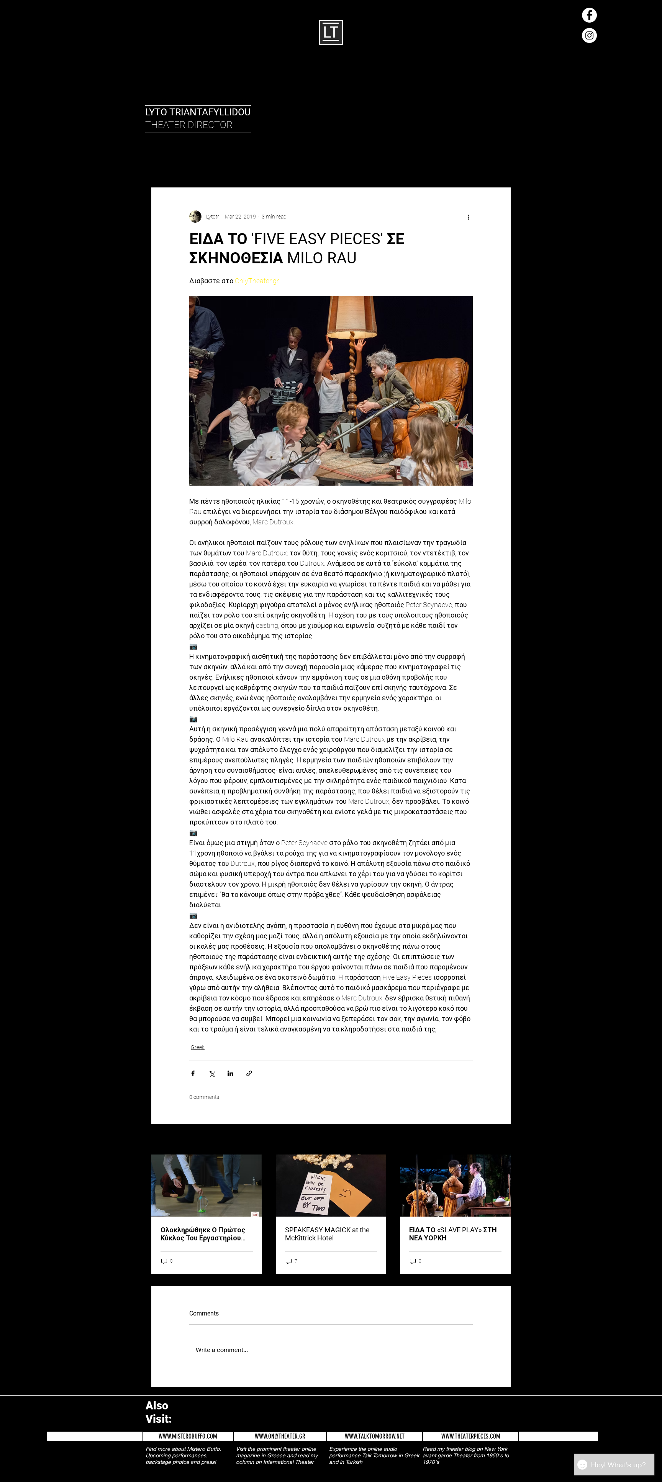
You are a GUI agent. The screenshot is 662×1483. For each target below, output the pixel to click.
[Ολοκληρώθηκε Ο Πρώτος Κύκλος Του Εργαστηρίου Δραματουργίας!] (206, 1186)
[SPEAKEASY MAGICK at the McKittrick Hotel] (331, 1186)
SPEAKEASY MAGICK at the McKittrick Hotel (327, 1234)
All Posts (160, 164)
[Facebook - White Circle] (589, 15)
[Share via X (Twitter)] (211, 1073)
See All (503, 1140)
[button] (501, 164)
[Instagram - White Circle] (589, 35)
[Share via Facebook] (193, 1073)
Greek (222, 164)
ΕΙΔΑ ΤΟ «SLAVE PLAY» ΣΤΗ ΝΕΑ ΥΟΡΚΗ (453, 1234)
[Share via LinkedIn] (230, 1073)
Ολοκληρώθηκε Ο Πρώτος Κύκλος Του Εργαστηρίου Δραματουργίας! (203, 1234)
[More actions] (468, 216)
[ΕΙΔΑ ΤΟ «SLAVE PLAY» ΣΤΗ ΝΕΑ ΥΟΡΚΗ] (455, 1186)
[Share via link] (249, 1073)
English (193, 164)
